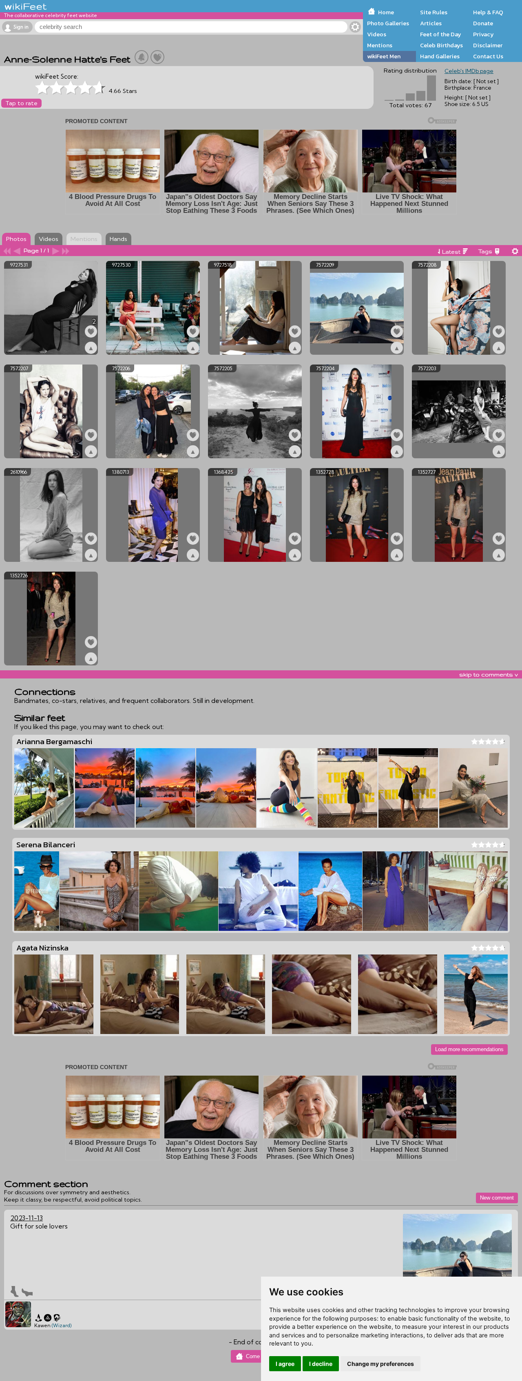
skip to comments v (488, 674)
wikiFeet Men (383, 56)
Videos (376, 34)
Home (386, 12)
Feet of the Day (440, 34)
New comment (497, 1198)
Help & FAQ (488, 12)
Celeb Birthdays (441, 45)
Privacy (483, 34)
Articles (431, 23)
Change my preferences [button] (380, 1363)
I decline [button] (320, 1363)
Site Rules (433, 12)
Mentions (379, 45)
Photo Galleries (388, 23)
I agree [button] (285, 1363)
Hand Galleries (440, 56)
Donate (483, 23)
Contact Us (488, 56)
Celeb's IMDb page (469, 71)
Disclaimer (487, 45)
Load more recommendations (469, 1049)
